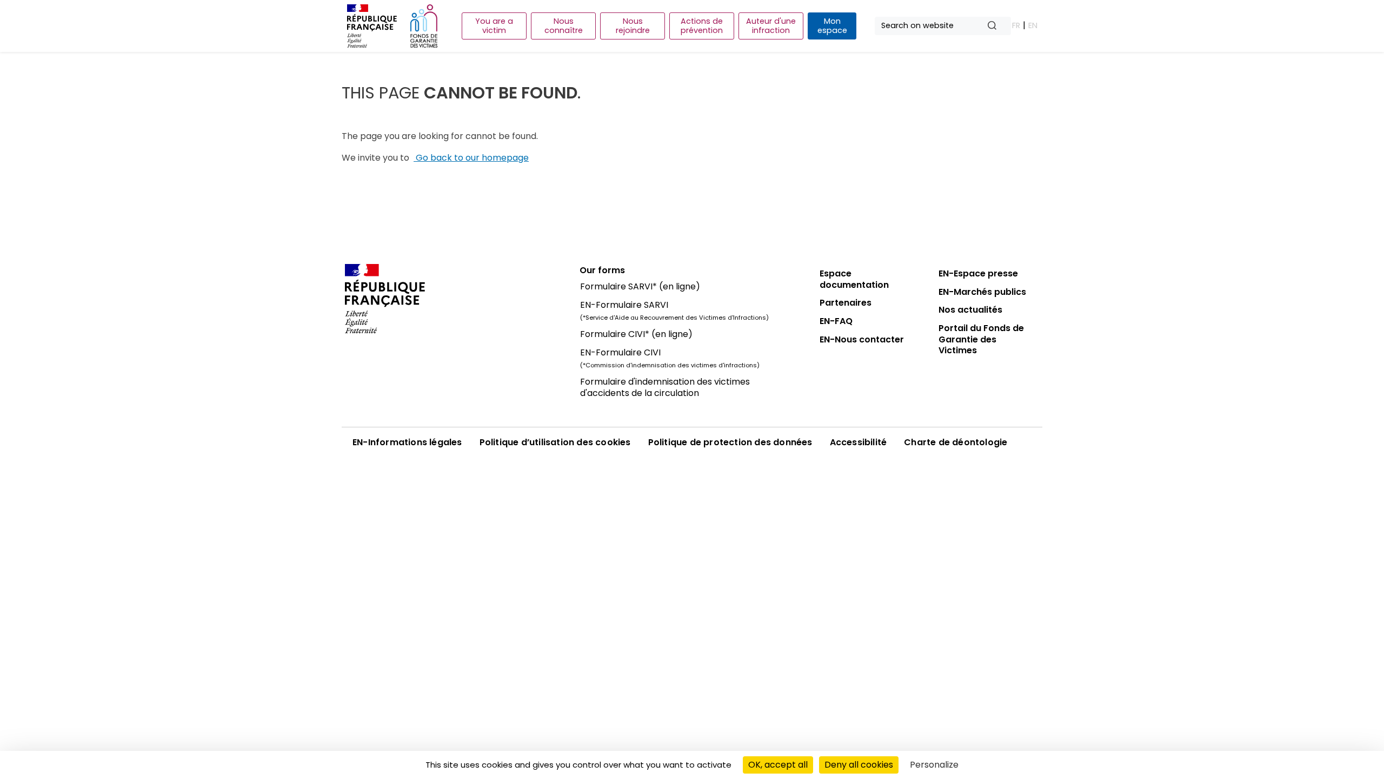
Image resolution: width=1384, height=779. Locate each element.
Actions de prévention (702, 26)
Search (996, 26)
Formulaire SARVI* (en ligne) (640, 286)
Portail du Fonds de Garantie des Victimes (981, 339)
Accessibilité (858, 442)
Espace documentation (854, 279)
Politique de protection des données (730, 442)
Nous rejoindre (633, 26)
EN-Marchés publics (982, 292)
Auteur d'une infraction (771, 26)
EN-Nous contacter (862, 339)
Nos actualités (970, 309)
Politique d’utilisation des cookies (555, 442)
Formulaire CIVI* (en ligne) (636, 334)
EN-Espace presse (978, 273)
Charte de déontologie (955, 442)
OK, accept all (778, 764)
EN (1032, 25)
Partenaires (845, 302)
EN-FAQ (836, 321)
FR (1016, 25)
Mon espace (832, 26)
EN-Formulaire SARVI (624, 305)
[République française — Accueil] (454, 298)
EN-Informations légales (407, 442)
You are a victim (494, 26)
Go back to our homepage (471, 157)
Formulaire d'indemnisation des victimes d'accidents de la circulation (665, 387)
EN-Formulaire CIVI (620, 352)
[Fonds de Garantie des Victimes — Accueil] (423, 26)
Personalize (934, 764)
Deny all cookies (858, 764)
